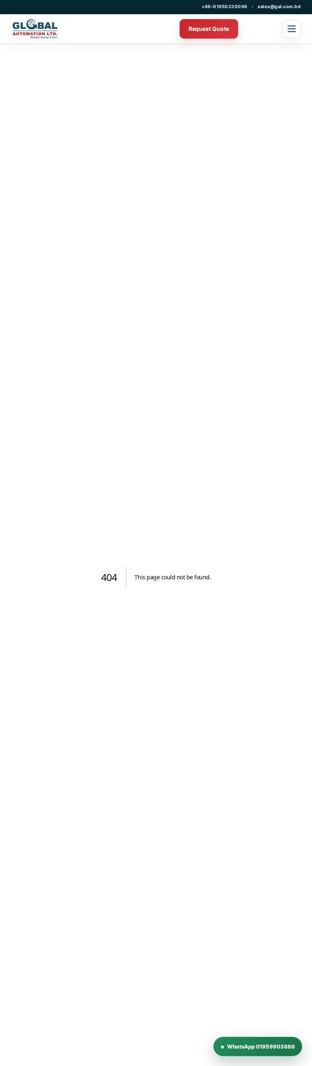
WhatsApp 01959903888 (258, 1046)
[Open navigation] (292, 29)
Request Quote (208, 28)
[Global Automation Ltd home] (53, 29)
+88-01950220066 (224, 6)
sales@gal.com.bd (279, 6)
